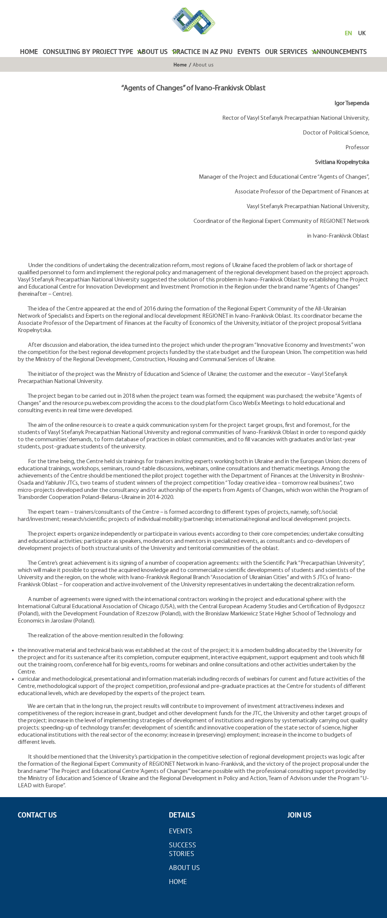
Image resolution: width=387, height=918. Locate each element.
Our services (286, 51)
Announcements (340, 51)
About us (153, 51)
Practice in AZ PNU (202, 51)
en (348, 34)
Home (29, 51)
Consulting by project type (88, 51)
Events (248, 51)
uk (361, 34)
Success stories (182, 849)
